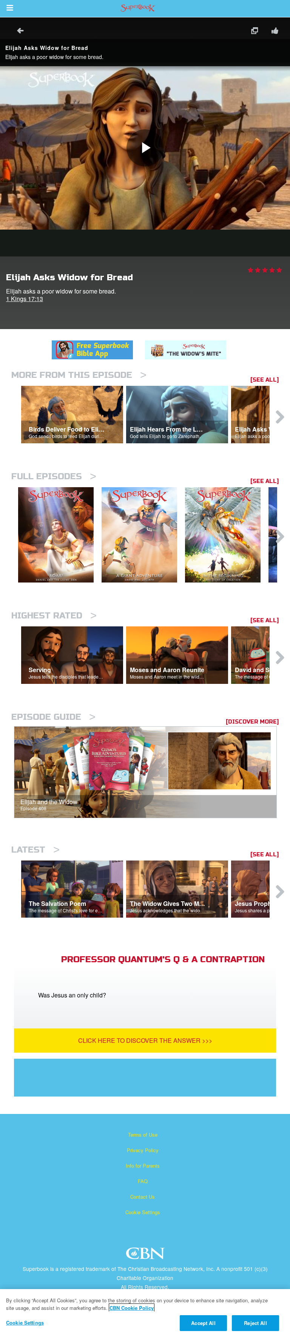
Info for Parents (143, 1165)
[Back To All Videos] (17, 31)
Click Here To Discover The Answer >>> (145, 1040)
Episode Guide (53, 717)
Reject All (255, 1323)
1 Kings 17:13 (24, 298)
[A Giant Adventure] (143, 535)
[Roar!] (60, 535)
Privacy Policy (143, 1150)
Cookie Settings (142, 1212)
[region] (145, 1314)
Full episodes (53, 476)
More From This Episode (79, 375)
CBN (146, 1255)
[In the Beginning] (226, 535)
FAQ (143, 1181)
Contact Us (142, 1196)
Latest (35, 850)
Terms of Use (142, 1134)
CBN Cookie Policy (132, 1307)
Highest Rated (54, 615)
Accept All (203, 1323)
